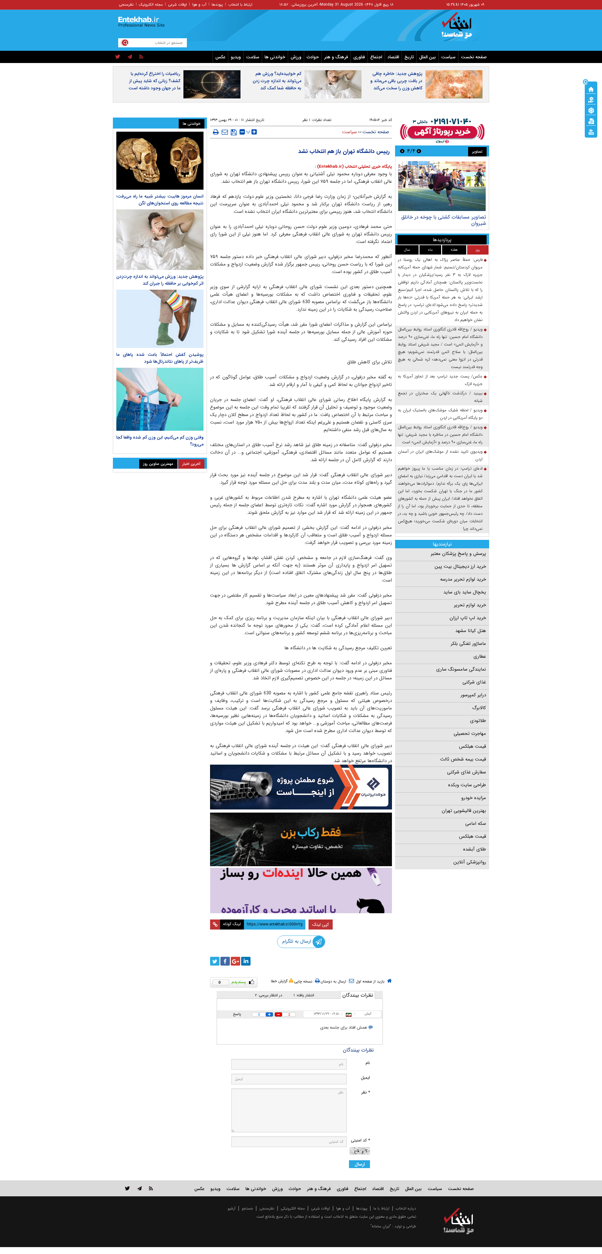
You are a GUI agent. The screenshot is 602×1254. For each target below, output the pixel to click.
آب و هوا (199, 5)
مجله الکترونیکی (293, 1208)
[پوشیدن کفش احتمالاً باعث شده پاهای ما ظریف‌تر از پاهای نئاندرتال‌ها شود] (159, 319)
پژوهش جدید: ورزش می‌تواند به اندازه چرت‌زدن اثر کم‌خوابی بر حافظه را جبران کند (159, 280)
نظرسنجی (126, 5)
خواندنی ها (275, 57)
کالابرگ (479, 708)
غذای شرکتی (474, 682)
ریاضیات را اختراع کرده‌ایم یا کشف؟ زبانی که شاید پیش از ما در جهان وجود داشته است (154, 81)
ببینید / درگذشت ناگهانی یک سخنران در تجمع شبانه (440, 397)
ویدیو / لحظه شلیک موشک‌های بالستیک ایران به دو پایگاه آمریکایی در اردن (440, 414)
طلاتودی (478, 720)
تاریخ (409, 57)
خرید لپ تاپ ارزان (468, 618)
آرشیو (231, 1208)
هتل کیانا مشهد (470, 631)
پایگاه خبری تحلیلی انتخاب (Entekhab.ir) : (353, 166)
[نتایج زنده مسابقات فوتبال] (591, 131)
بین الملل (427, 57)
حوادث (313, 57)
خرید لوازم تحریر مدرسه (463, 579)
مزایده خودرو (473, 798)
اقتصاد (393, 57)
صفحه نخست (474, 57)
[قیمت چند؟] (591, 99)
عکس (220, 57)
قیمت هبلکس (472, 746)
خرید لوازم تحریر (470, 605)
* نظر (365, 1092)
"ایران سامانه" (380, 1226)
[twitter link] (127, 1188)
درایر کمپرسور (473, 695)
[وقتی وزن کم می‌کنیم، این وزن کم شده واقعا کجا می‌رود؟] (159, 399)
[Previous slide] (419, 151)
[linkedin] (246, 961)
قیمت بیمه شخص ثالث (463, 759)
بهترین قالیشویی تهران (464, 810)
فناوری (359, 57)
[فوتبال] (591, 110)
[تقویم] (591, 120)
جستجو (247, 1208)
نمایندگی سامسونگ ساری (461, 669)
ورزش (296, 57)
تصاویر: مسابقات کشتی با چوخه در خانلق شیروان (443, 220)
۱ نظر (306, 120)
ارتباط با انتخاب (240, 5)
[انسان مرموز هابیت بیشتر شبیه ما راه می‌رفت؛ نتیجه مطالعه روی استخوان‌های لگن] (159, 161)
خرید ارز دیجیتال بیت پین (460, 566)
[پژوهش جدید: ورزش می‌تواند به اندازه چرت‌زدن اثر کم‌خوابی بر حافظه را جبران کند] (159, 239)
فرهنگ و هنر (336, 57)
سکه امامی (475, 823)
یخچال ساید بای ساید (464, 592)
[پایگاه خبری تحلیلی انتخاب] (461, 28)
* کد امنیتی (360, 1140)
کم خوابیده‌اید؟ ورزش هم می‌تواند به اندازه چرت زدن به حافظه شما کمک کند (277, 81)
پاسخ (237, 1014)
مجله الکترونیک (151, 5)
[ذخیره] (234, 132)
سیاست (448, 57)
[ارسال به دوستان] (225, 132)
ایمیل (365, 1077)
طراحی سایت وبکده (467, 785)
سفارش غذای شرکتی (466, 772)
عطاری (479, 656)
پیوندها (217, 5)
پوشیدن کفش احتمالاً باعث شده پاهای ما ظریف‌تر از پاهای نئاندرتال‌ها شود (159, 358)
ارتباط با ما (381, 1208)
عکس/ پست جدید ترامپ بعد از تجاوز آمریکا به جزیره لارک (440, 380)
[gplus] (235, 961)
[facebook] (225, 961)
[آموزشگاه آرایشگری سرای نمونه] (301, 890)
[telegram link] (139, 1188)
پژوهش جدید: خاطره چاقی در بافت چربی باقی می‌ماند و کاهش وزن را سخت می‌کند (396, 81)
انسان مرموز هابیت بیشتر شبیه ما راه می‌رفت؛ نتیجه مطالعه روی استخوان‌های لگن (159, 200)
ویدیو (236, 57)
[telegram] (129, 57)
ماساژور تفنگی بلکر (468, 643)
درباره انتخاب (406, 1208)
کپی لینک (320, 924)
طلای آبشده (474, 849)
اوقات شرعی (177, 5)
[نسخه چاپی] (216, 132)
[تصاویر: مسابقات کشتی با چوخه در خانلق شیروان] (442, 186)
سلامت (252, 57)
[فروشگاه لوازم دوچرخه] (301, 839)
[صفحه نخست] (591, 88)
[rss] (141, 57)
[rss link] (151, 1188)
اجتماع (376, 57)
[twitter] (118, 57)
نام (368, 1063)
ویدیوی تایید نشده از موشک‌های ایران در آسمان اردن (440, 455)
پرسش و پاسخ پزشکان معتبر (458, 553)
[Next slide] (402, 151)
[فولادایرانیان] (301, 787)
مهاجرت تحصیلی (470, 733)
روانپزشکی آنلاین (469, 862)
